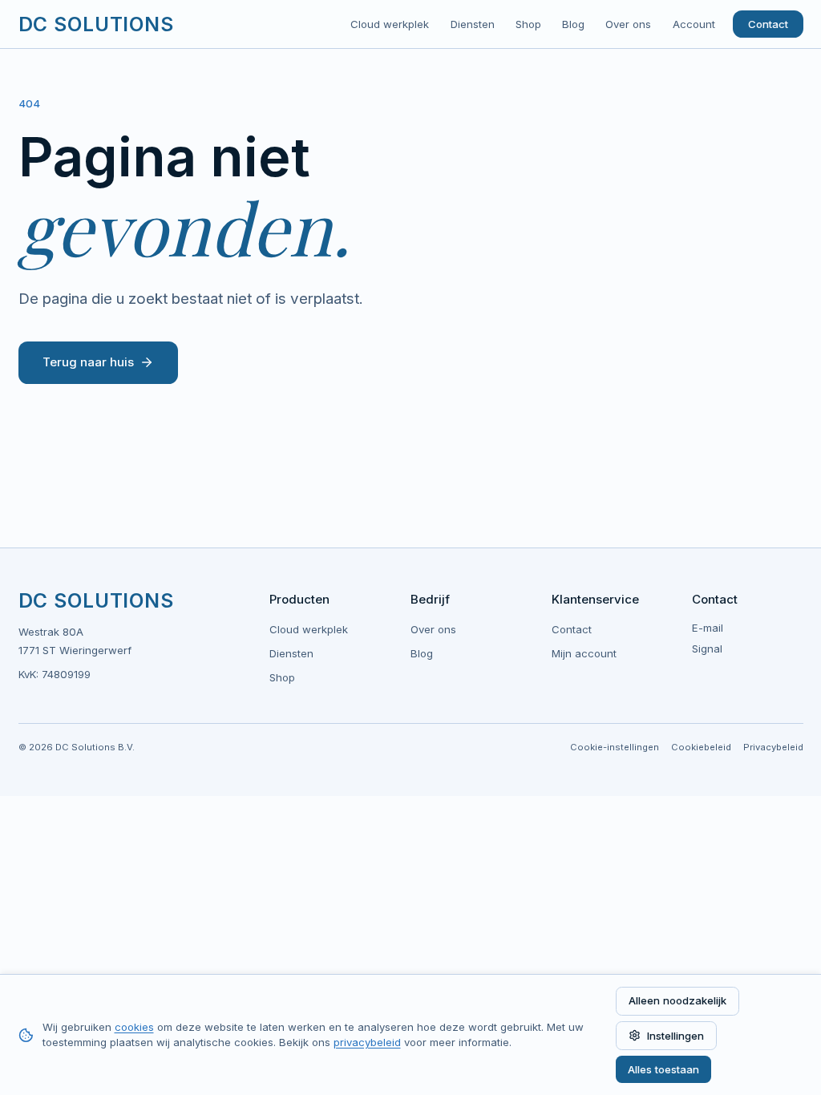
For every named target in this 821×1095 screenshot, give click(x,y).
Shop (528, 24)
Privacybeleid (773, 747)
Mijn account (584, 653)
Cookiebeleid (701, 747)
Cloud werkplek (389, 24)
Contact (768, 24)
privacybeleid (367, 1042)
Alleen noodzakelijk (677, 1000)
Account (694, 24)
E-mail (707, 627)
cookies (134, 1026)
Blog (573, 24)
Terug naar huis (88, 362)
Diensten (473, 24)
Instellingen (675, 1035)
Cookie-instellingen (614, 747)
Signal (707, 648)
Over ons (628, 24)
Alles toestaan (663, 1069)
